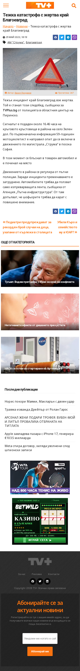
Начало (8, 26)
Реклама (37, 574)
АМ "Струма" (15, 42)
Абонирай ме (40, 651)
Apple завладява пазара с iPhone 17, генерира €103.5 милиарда (39, 436)
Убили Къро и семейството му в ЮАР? (67, 227)
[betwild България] (40, 521)
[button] (74, 6)
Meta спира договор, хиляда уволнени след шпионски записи (37, 448)
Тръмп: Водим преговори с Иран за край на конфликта (39, 282)
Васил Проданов (23, 93)
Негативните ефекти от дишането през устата (35, 325)
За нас (21, 574)
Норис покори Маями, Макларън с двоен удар (39, 401)
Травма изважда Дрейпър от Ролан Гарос (36, 409)
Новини (22, 26)
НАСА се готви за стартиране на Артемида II (33, 368)
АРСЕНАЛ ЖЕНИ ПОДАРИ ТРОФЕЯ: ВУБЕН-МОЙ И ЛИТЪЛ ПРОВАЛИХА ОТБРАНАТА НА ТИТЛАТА (40, 421)
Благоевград (34, 42)
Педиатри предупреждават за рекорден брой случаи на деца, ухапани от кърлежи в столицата (27, 227)
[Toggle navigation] (6, 5)
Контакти (53, 574)
